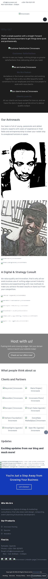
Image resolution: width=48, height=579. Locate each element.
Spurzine (7, 530)
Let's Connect (24, 487)
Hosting (5, 575)
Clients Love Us (24, 96)
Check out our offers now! (21, 355)
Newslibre (7, 534)
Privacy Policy (20, 575)
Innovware (36, 572)
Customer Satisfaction (24, 53)
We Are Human (24, 72)
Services (12, 575)
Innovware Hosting (10, 527)
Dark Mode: (37, 576)
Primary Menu (45, 19)
